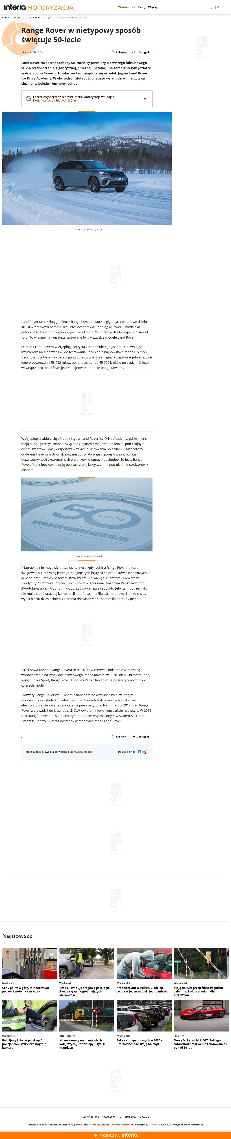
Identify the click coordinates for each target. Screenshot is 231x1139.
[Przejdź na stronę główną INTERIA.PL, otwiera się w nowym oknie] (15, 7)
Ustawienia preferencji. (123, 1124)
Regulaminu (77, 1124)
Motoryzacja (19, 17)
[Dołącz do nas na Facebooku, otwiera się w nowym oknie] (139, 751)
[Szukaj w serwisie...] (210, 7)
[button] (126, 7)
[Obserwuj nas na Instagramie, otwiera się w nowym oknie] (145, 751)
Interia (5, 17)
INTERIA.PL (154, 1124)
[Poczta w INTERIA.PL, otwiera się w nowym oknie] (217, 7)
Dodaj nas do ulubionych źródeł (74, 100)
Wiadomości (35, 17)
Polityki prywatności (99, 1124)
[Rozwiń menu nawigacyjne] (224, 7)
